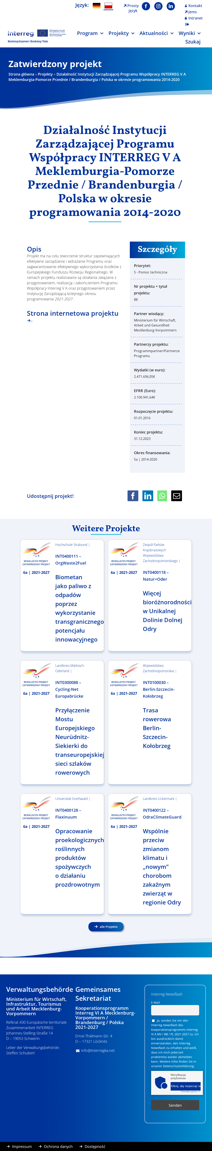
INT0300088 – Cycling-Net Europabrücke (69, 689)
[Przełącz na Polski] (108, 6)
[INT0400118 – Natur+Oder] (124, 554)
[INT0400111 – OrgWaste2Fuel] (36, 554)
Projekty (45, 74)
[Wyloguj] (187, 22)
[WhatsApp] (162, 495)
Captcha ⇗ (190, 1091)
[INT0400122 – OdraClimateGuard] (124, 808)
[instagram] (158, 6)
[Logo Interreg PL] (36, 30)
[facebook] (146, 6)
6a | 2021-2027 (36, 572)
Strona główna (21, 74)
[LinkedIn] (147, 495)
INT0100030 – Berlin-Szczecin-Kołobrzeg (159, 689)
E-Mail (155, 1002)
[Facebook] (132, 495)
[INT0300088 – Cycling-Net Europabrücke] (36, 675)
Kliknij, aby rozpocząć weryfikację (186, 1086)
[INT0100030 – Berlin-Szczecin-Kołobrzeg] (124, 675)
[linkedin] (171, 6)
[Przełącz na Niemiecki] (96, 6)
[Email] (176, 495)
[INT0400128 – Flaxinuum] (36, 808)
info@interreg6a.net (98, 1050)
